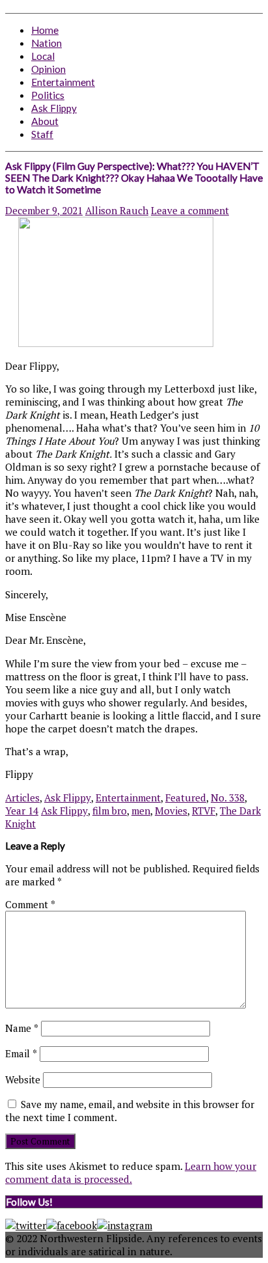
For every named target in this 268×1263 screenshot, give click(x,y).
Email (21, 1053)
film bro (109, 810)
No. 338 (228, 797)
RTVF (203, 810)
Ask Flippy (54, 108)
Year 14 (21, 810)
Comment (30, 904)
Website (22, 1079)
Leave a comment (190, 210)
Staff (42, 134)
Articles (22, 797)
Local (43, 56)
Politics (47, 95)
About (45, 121)
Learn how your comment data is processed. (130, 1172)
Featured (185, 797)
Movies (171, 810)
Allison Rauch (116, 210)
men (140, 810)
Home (45, 30)
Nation (46, 43)
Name (21, 1027)
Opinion (48, 69)
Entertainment (63, 82)
